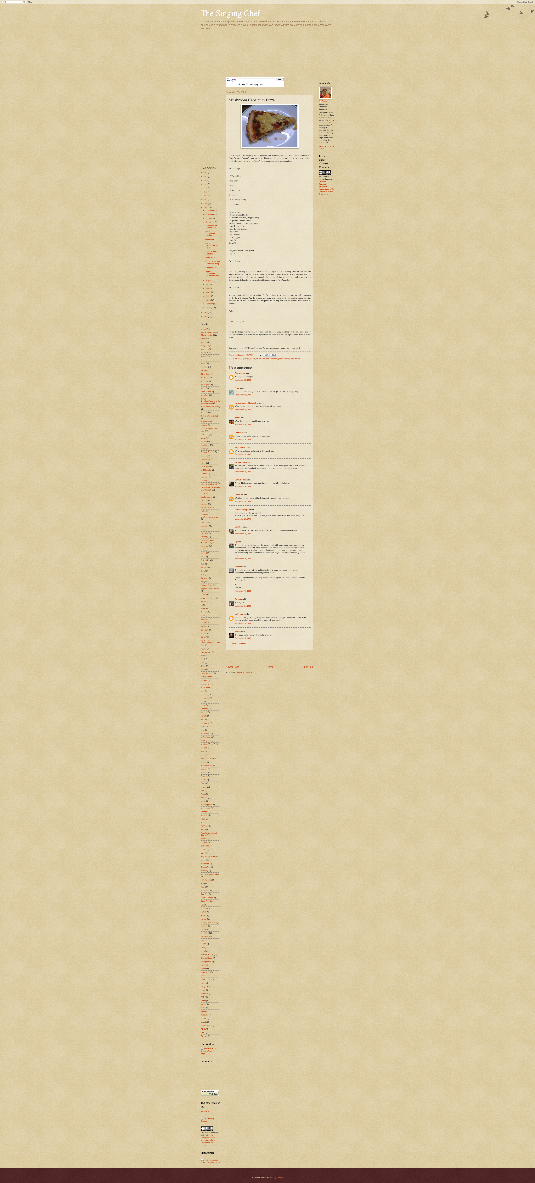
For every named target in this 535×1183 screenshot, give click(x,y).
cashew (204, 442)
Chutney (204, 481)
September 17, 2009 (243, 591)
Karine (237, 631)
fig (202, 605)
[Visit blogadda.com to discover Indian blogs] (210, 1162)
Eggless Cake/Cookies (210, 589)
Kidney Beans (206, 677)
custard (204, 553)
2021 (206, 176)
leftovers (204, 694)
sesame (204, 926)
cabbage (204, 425)
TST (202, 997)
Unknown (239, 433)
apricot (203, 342)
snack (203, 940)
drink (203, 574)
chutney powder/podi (209, 484)
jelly (202, 655)
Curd (202, 550)
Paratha (204, 776)
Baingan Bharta (211, 267)
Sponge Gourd (206, 958)
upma (203, 1004)
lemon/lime (205, 698)
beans (203, 363)
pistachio (204, 815)
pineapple (204, 812)
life (202, 702)
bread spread (206, 392)
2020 (206, 180)
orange (203, 762)
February (209, 304)
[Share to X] (270, 355)
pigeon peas (205, 808)
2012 (206, 196)
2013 (206, 192)
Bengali (204, 370)
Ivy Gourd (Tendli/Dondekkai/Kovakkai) (210, 642)
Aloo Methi (209, 240)
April (208, 296)
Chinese (204, 474)
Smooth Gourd (206, 937)
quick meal (205, 846)
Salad (203, 915)
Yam (202, 1033)
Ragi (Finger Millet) (208, 856)
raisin (203, 860)
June (208, 288)
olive (202, 755)
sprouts (204, 965)
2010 (206, 203)
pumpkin (204, 839)
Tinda (203, 990)
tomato (203, 993)
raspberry (204, 871)
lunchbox (204, 709)
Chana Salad (210, 258)
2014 (206, 188)
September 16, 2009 (243, 410)
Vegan (203, 1011)
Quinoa (203, 849)
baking (237, 359)
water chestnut (206, 1025)
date (202, 564)
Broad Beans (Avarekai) (210, 407)
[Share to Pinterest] (275, 355)
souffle (203, 944)
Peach (203, 783)
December (210, 211)
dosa (203, 571)
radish (203, 853)
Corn (202, 530)
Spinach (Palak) (207, 955)
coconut (204, 504)
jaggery (203, 648)
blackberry (205, 377)
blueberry (204, 381)
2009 (206, 207)
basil (202, 360)
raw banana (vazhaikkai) (210, 874)
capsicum (245, 359)
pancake (204, 769)
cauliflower (205, 445)
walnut (203, 1022)
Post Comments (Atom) (246, 672)
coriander (204, 526)
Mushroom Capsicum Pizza (210, 233)
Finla (237, 388)
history (203, 626)
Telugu (203, 986)
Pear (202, 790)
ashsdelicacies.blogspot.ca (246, 403)
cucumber (205, 546)
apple (203, 338)
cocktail (204, 500)
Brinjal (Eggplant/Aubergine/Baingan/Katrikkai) (210, 401)
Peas (203, 794)
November (210, 214)
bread (203, 388)
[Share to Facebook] (272, 355)
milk (202, 726)
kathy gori (239, 614)
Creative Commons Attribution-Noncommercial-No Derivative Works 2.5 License (209, 1140)
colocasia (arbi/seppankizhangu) (209, 516)
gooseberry (205, 619)
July (208, 285)
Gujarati (204, 623)
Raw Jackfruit (206, 880)
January (209, 308)
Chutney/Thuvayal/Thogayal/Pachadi (210, 489)
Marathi (204, 716)
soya (203, 951)
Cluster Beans (206, 497)
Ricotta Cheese (207, 898)
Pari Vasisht (240, 373)
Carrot (203, 438)
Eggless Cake (206, 585)
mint (202, 730)
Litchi (203, 705)
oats (202, 751)
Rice (202, 887)
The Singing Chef (230, 12)
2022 (206, 173)
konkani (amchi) (207, 684)
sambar (204, 919)
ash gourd (205, 346)
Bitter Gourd (205, 374)
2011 (206, 200)
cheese (203, 456)
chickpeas (205, 466)
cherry (203, 463)
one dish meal (271, 359)
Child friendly (206, 470)
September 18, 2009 (243, 623)
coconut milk (206, 508)
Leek (203, 691)
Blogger (280, 1177)
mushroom (260, 359)
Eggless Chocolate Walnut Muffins (212, 273)
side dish (204, 933)
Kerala (203, 670)
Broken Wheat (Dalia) (209, 416)
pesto (203, 801)
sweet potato (206, 979)
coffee (203, 511)
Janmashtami (206, 652)
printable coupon (242, 510)
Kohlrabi (204, 680)
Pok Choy (205, 826)
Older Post (307, 667)
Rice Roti (204, 894)
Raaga (324, 101)
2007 (206, 316)
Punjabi (204, 842)
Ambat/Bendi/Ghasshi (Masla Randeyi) (209, 334)
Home (270, 667)
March (208, 300)
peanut (203, 787)
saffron (203, 912)
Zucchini (204, 1036)
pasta (203, 780)
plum (203, 822)
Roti (202, 905)
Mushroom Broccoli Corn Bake (211, 245)
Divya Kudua (240, 480)
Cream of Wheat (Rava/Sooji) (207, 541)
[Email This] (264, 355)
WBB (203, 1029)
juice (202, 663)
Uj (236, 542)
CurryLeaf (239, 495)
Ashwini (238, 567)
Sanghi (238, 527)
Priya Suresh (240, 447)
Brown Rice (205, 422)
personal (204, 797)
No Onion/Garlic (207, 744)
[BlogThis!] (267, 355)
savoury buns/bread (292, 359)
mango (203, 712)
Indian (203, 633)
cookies (204, 522)
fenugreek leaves (207, 598)
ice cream (205, 630)
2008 (206, 313)
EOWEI (204, 594)
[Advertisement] (267, 53)
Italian (252, 359)
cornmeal (204, 533)
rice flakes (205, 891)
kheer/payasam (207, 673)
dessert (204, 567)
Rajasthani (205, 864)
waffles (203, 1018)
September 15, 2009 (243, 380)
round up (204, 908)
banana (203, 356)
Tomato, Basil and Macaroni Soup (212, 262)
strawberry (205, 972)
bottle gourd (205, 385)
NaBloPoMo (205, 737)
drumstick (205, 578)
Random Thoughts (208, 1111)
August (209, 281)
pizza (280, 359)
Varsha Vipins (241, 462)
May (208, 292)
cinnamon (204, 493)
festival (203, 601)
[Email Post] (260, 355)
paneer (203, 773)
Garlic (203, 616)
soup (203, 947)
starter (203, 969)
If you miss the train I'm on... (211, 226)
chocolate (204, 477)
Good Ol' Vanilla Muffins (211, 253)
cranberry (204, 537)
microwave (205, 723)
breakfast (204, 395)
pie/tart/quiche (206, 805)
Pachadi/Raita (206, 766)
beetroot (204, 367)
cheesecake (205, 459)
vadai (203, 1008)
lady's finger (205, 687)
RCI (202, 883)
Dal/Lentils (205, 560)
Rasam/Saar (206, 867)
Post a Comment (239, 643)
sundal (203, 976)
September (210, 222)
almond (203, 329)
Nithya (237, 418)
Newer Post (232, 667)
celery (203, 449)
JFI (202, 659)
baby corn (205, 349)
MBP (203, 719)
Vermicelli (204, 1015)
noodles (204, 748)
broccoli (204, 412)
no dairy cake (206, 741)
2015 (206, 184)
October (209, 218)
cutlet (203, 557)
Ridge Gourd (206, 901)
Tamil (203, 983)
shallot (203, 930)
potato (203, 829)
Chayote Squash (207, 452)
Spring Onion (206, 962)
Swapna (238, 599)
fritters (203, 608)
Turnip (203, 1001)
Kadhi (203, 666)
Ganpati (204, 612)
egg (202, 582)
